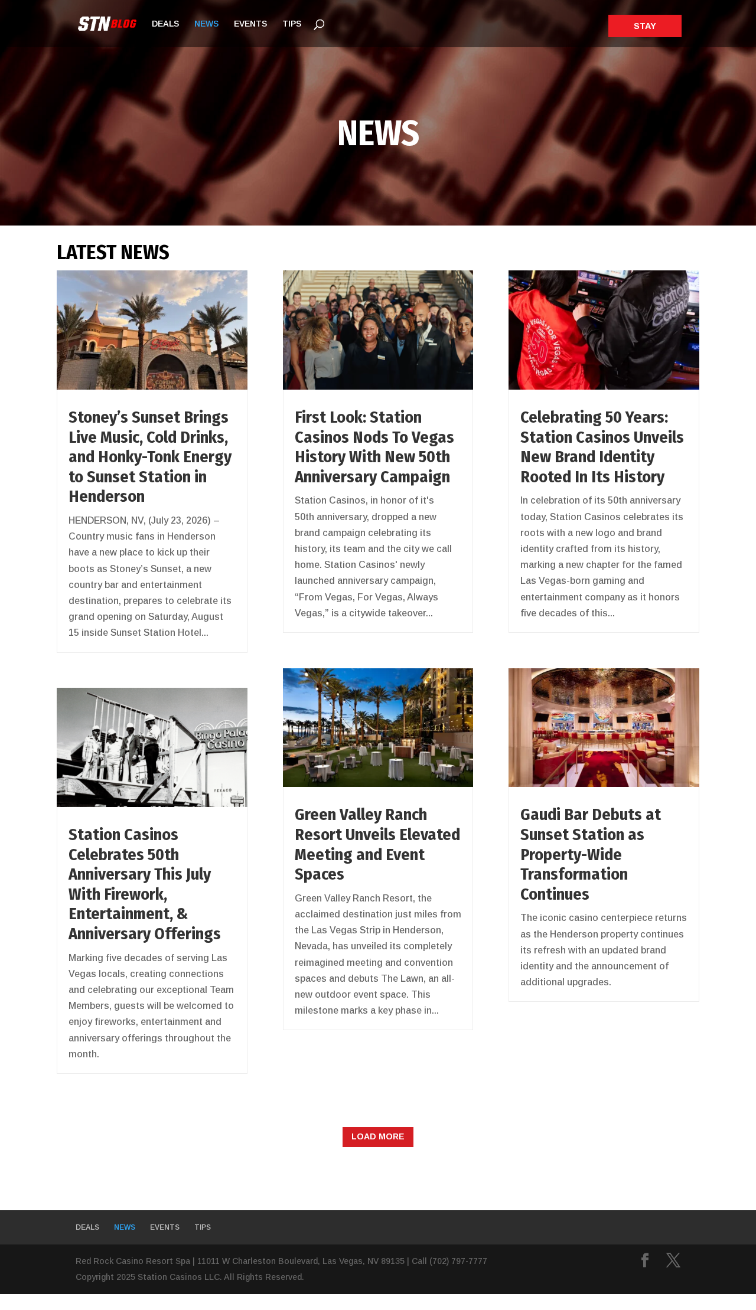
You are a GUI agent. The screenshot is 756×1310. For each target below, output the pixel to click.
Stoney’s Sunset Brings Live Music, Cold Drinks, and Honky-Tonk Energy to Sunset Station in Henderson (150, 456)
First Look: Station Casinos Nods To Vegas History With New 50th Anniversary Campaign (374, 446)
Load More (378, 1136)
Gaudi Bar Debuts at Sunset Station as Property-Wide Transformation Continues (590, 854)
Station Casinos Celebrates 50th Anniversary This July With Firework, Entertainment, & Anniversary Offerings (145, 884)
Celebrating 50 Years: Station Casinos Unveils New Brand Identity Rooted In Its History (602, 446)
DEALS (165, 23)
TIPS (291, 23)
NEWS (206, 23)
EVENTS (250, 23)
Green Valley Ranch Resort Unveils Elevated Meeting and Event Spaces (377, 844)
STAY (645, 26)
